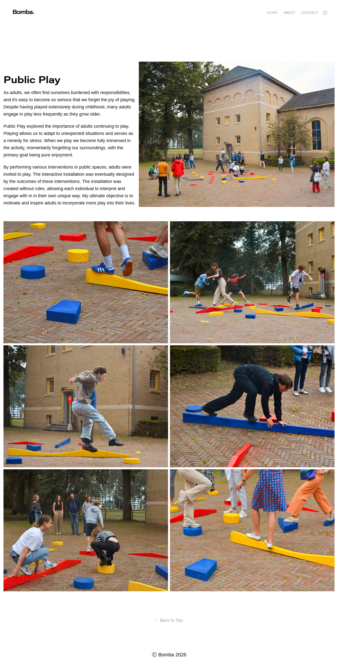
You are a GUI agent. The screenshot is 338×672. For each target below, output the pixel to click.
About (289, 13)
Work (272, 13)
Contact (309, 13)
